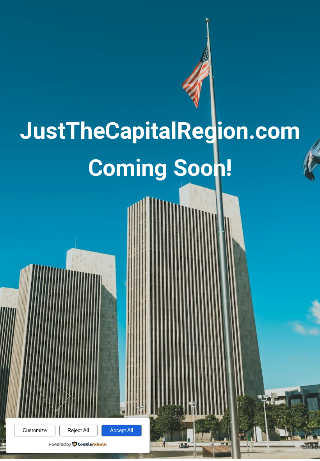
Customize (35, 430)
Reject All (78, 430)
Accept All (121, 430)
